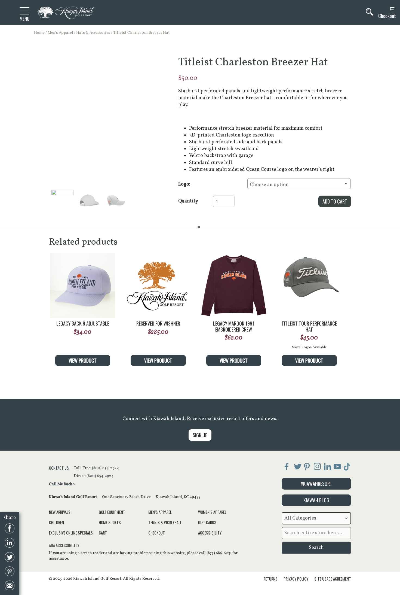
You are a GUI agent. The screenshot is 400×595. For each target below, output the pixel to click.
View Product (234, 360)
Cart (103, 533)
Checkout (387, 16)
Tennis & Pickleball (165, 522)
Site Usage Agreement (332, 579)
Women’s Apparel (212, 512)
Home (39, 32)
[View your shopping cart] (386, 9)
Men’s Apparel (160, 512)
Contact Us (59, 468)
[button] (62, 201)
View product (83, 360)
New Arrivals (59, 512)
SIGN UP (200, 435)
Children (56, 522)
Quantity (188, 201)
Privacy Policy (296, 579)
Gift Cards (207, 522)
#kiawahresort (316, 483)
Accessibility (209, 533)
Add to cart (334, 201)
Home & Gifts (110, 522)
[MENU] (24, 10)
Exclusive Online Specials (71, 533)
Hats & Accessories (93, 32)
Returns (270, 579)
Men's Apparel (60, 32)
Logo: (184, 184)
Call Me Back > (62, 484)
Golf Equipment (112, 512)
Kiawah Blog (316, 500)
